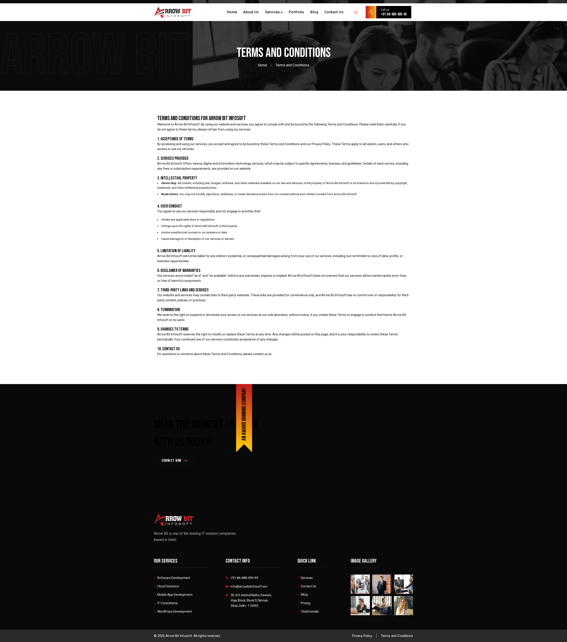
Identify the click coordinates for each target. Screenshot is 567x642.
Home (262, 65)
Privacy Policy (362, 636)
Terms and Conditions (397, 636)
